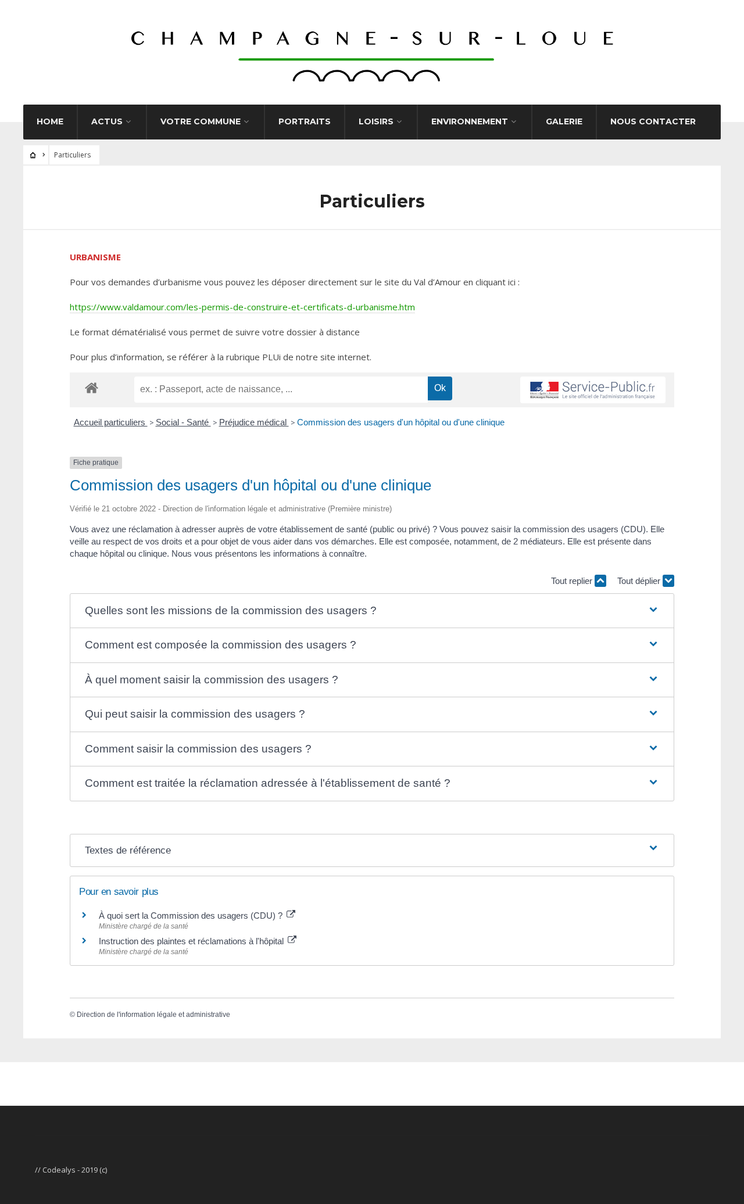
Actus (107, 121)
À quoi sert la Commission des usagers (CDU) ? (192, 915)
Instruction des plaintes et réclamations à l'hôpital (192, 941)
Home (50, 121)
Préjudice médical (254, 422)
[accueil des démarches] (91, 387)
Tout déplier (640, 581)
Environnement (469, 121)
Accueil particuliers (111, 422)
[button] (371, 611)
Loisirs (376, 121)
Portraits (304, 121)
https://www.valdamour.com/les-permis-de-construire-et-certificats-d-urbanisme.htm (242, 307)
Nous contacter (653, 121)
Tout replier (573, 581)
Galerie (564, 121)
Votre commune (200, 121)
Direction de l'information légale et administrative (153, 1014)
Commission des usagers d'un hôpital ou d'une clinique (401, 422)
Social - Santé (183, 422)
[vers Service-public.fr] (593, 390)
